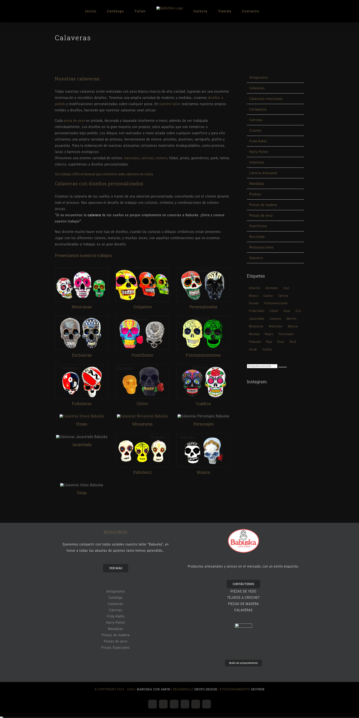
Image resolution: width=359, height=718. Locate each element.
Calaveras (257, 88)
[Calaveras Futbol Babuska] (81, 366)
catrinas (147, 158)
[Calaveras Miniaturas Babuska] (142, 416)
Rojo (269, 342)
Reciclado (257, 237)
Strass (81, 423)
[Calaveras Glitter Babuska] (142, 366)
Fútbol (274, 311)
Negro (269, 334)
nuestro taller (170, 104)
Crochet (255, 130)
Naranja (254, 334)
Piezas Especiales (115, 647)
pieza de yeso (74, 120)
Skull (292, 342)
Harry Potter (258, 152)
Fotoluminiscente (276, 303)
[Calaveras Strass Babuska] (82, 416)
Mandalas (256, 183)
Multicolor (276, 326)
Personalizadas (203, 306)
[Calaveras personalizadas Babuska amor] (203, 269)
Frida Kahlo (258, 141)
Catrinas (256, 120)
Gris (298, 311)
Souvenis (256, 258)
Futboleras (81, 403)
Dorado (254, 303)
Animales (272, 288)
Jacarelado (256, 318)
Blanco (253, 296)
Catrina (283, 296)
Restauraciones (261, 247)
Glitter (142, 403)
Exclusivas (82, 355)
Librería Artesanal (263, 173)
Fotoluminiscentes (203, 355)
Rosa (280, 342)
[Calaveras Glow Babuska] (203, 318)
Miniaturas (142, 423)
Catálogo (116, 597)
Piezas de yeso (261, 215)
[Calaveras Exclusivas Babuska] (81, 318)
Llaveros (275, 318)
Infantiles (256, 162)
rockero (161, 158)
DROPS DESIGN (205, 689)
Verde (253, 349)
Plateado (255, 342)
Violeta (267, 349)
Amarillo (254, 288)
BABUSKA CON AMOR (154, 689)
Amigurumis (258, 77)
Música (293, 326)
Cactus (268, 296)
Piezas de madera (263, 205)
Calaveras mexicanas (266, 99)
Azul (286, 288)
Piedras (255, 194)
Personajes (286, 334)
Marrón (291, 318)
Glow (286, 311)
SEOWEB (257, 689)
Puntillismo (258, 226)
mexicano (131, 158)
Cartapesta (258, 109)
